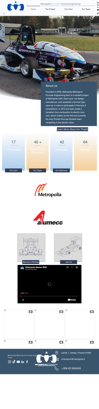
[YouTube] (98, 10)
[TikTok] (98, 13)
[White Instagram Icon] (10, 397)
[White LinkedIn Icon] (23, 397)
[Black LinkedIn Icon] (98, 3)
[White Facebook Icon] (27, 397)
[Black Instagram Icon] (98, 5)
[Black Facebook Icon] (98, 7)
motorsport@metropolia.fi (73, 394)
